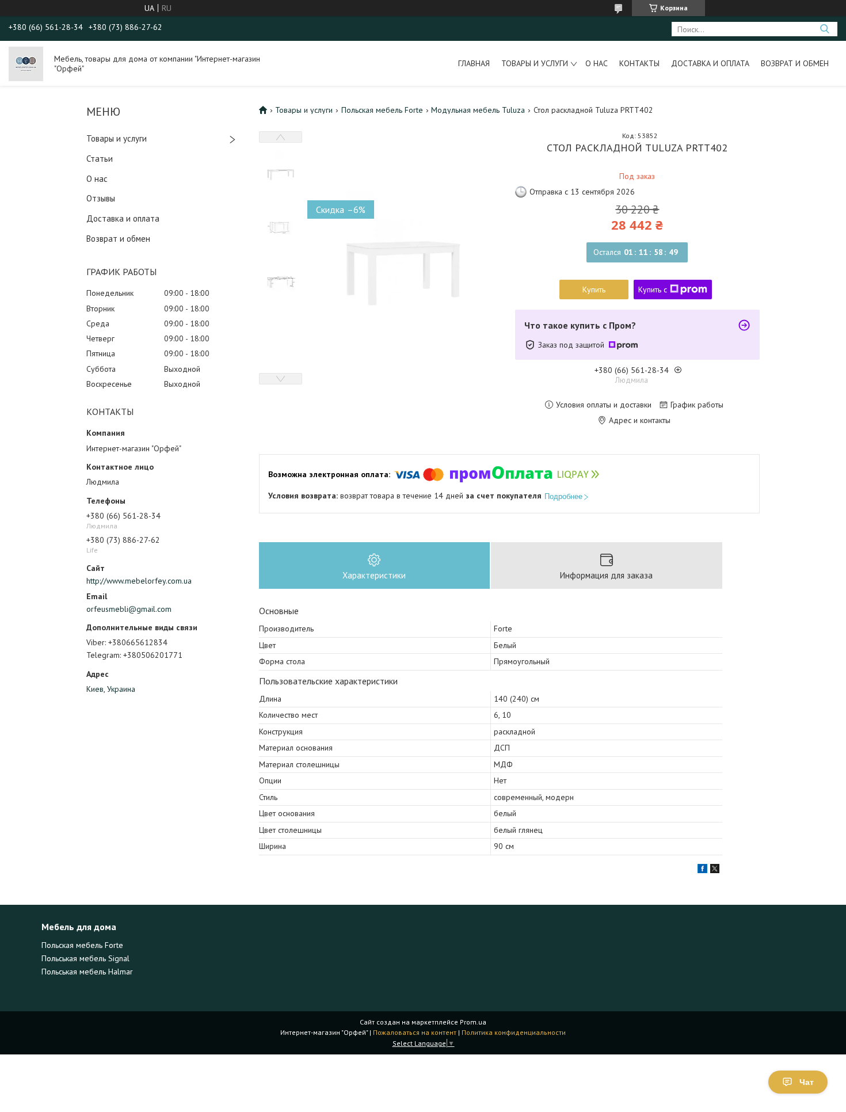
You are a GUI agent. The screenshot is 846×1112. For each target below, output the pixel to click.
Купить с (652, 289)
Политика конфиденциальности (514, 1032)
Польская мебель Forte (382, 110)
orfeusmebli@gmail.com (129, 609)
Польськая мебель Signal (85, 958)
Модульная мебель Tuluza (478, 110)
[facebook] (702, 870)
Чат (806, 1082)
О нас (596, 63)
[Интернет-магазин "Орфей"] (26, 63)
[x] (714, 870)
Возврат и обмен (795, 63)
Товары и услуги (534, 63)
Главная (474, 63)
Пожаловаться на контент (414, 1032)
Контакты (639, 63)
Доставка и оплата (710, 63)
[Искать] (824, 29)
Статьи (99, 158)
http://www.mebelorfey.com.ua (139, 581)
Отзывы (100, 198)
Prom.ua (473, 1022)
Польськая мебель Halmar (87, 971)
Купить (593, 289)
